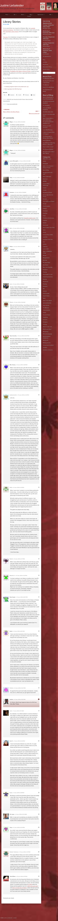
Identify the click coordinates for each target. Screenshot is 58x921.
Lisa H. (11, 741)
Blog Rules (45, 64)
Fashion (45, 208)
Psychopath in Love (47, 274)
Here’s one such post (32, 886)
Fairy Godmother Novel (48, 201)
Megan (11, 122)
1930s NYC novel (10, 99)
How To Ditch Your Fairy (49, 227)
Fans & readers (46, 206)
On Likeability (46, 105)
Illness (44, 232)
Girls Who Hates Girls (48, 112)
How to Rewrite (47, 140)
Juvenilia (45, 237)
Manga (44, 255)
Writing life (45, 340)
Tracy (11, 827)
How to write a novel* (48, 147)
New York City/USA (18, 99)
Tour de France (46, 315)
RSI (43, 289)
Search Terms (46, 296)
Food (44, 215)
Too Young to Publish (48, 149)
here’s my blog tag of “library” (19, 887)
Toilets (44, 312)
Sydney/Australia (6, 101)
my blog (30, 884)
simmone (12, 192)
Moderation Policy (47, 67)
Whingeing (45, 331)
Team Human (46, 305)
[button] (8, 15)
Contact (29, 16)
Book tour (45, 179)
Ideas (44, 230)
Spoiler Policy (46, 69)
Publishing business (48, 277)
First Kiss (45, 213)
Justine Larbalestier (12, 5)
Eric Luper (12, 814)
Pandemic (45, 269)
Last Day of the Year (48, 239)
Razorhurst (45, 281)
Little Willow (12, 876)
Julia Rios (12, 209)
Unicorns (45, 319)
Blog (31, 14)
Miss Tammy (12, 364)
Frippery (45, 220)
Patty (11, 177)
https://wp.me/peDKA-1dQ (12, 104)
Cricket (44, 190)
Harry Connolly (13, 335)
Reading (45, 284)
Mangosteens (46, 258)
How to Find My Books (48, 87)
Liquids (44, 244)
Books (22, 14)
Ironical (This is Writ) (48, 234)
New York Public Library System (11, 31)
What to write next (47, 327)
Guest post (45, 225)
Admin (44, 161)
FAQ (50, 14)
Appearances (40, 14)
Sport (44, 298)
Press (7, 14)
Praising (23, 99)
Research (45, 286)
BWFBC (45, 181)
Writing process (47, 343)
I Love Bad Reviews (47, 130)
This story (5, 37)
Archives (45, 62)
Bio (14, 14)
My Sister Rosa (46, 262)
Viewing (45, 324)
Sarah (11, 631)
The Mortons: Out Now (48, 78)
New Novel (45, 265)
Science (45, 291)
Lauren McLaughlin (14, 161)
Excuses (45, 199)
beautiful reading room (29, 218)
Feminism (45, 211)
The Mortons (46, 85)
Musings (45, 260)
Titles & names (46, 310)
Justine (11, 699)
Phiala (11, 246)
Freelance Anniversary (48, 218)
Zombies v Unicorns (48, 350)
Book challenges (47, 176)
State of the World (29, 99)
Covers (44, 188)
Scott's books (46, 293)
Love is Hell (46, 249)
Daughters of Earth (47, 192)
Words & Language (47, 334)
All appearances (47, 56)
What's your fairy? (47, 329)
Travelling (45, 317)
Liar (44, 242)
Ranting (45, 279)
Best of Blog (46, 170)
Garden (44, 223)
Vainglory (45, 322)
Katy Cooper (12, 597)
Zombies (45, 347)
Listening (45, 246)
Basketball (45, 163)
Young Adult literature (48, 345)
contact (14, 918)
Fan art (44, 204)
